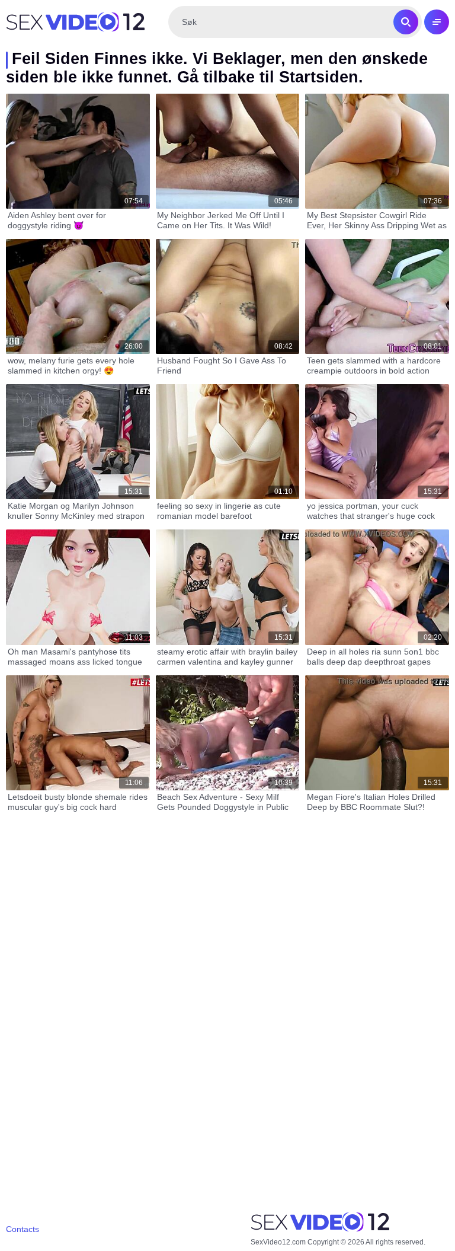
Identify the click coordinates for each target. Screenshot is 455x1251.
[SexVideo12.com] (75, 22)
